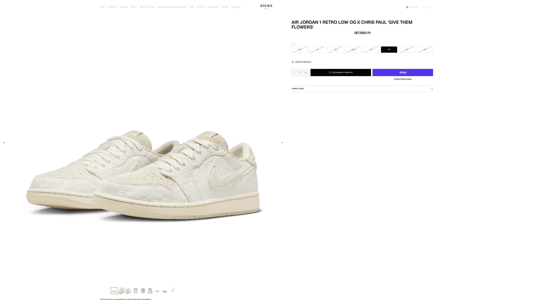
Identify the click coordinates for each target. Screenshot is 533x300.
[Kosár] (430, 7)
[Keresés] (424, 7)
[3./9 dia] (128, 291)
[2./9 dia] (121, 291)
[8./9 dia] (165, 291)
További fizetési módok (403, 79)
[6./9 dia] (150, 291)
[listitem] (236, 7)
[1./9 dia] (114, 291)
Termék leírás (297, 89)
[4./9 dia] (136, 291)
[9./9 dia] (172, 291)
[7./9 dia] (157, 291)
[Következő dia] (283, 143)
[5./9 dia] (143, 291)
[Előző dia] (3, 143)
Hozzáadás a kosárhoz (342, 72)
